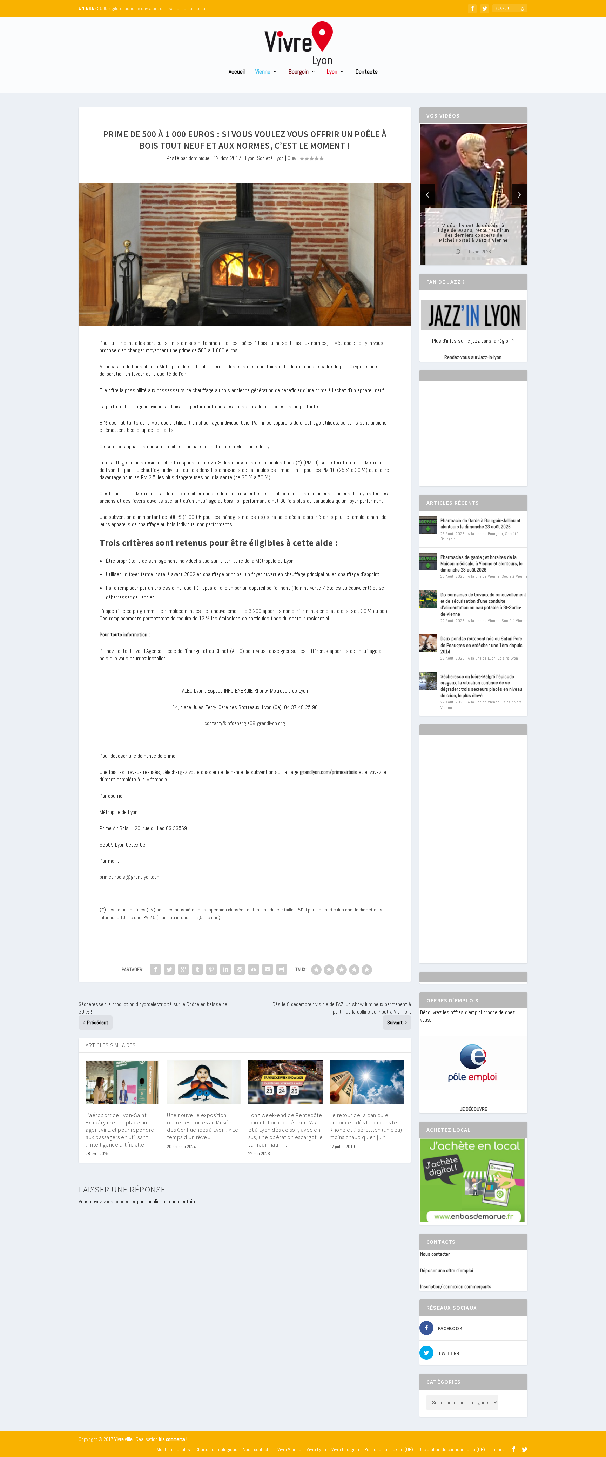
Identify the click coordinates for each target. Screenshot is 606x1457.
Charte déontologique (216, 1449)
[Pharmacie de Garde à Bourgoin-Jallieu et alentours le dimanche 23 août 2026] (428, 525)
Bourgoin (299, 72)
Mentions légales (173, 1449)
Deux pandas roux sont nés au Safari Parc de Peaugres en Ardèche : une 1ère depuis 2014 (481, 644)
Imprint (497, 1449)
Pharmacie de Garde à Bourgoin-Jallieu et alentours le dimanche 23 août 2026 (480, 523)
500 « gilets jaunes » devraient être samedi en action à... (154, 9)
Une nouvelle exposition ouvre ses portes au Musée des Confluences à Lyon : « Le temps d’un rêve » (202, 1125)
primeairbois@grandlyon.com (130, 877)
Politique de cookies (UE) (388, 1449)
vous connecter (119, 1201)
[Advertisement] (472, 439)
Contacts (367, 72)
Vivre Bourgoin (345, 1449)
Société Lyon (270, 158)
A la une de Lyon (482, 658)
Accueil (237, 72)
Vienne (262, 72)
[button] (463, 258)
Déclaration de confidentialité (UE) (451, 1449)
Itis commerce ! (173, 1439)
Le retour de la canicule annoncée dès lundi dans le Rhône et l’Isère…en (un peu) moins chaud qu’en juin (366, 1125)
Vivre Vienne (289, 1449)
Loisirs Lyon (508, 658)
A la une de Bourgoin (485, 533)
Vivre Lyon (316, 1449)
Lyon (332, 72)
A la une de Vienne (483, 576)
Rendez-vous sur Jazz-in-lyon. (473, 357)
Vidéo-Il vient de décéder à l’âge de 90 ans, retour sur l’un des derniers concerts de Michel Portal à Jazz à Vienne (473, 232)
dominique (199, 158)
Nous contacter (435, 1254)
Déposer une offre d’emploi (446, 1270)
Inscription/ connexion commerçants (455, 1286)
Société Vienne (514, 576)
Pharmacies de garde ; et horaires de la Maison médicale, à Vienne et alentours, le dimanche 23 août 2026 (481, 563)
